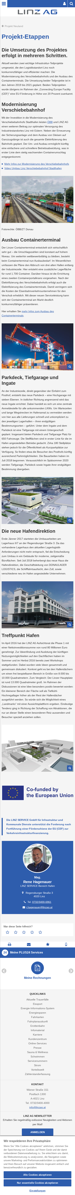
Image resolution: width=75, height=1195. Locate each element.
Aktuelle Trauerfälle (37, 999)
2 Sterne (15, 932)
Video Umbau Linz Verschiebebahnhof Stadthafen (33, 168)
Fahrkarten (37, 1017)
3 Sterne (23, 932)
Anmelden (37, 1132)
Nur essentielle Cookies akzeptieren (37, 1182)
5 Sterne (40, 932)
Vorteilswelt (37, 1069)
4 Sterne (32, 932)
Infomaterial (37, 1030)
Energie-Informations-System (37, 1008)
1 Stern (7, 932)
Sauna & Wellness (37, 1052)
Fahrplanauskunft (37, 1021)
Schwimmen (38, 1056)
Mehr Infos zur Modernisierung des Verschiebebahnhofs (36, 163)
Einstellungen (37, 1190)
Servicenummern (37, 1060)
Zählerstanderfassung (37, 1074)
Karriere (37, 1034)
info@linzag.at (37, 1107)
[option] (37, 971)
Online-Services (37, 1043)
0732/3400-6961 (41, 901)
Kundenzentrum (37, 1039)
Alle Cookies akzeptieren (37, 1174)
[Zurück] (4, 970)
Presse (37, 1047)
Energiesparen (37, 1012)
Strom (37, 1065)
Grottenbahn (37, 1025)
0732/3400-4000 (40, 1102)
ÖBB (50, 122)
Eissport (37, 1003)
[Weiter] (71, 970)
